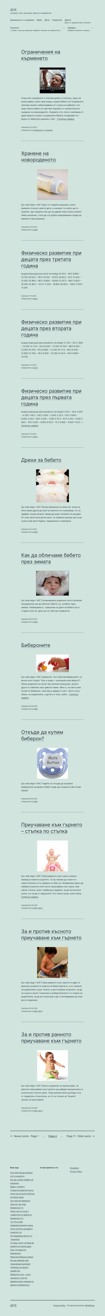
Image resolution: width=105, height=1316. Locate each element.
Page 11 (71, 1136)
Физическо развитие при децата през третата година (51, 259)
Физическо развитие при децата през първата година (51, 397)
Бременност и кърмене (22, 20)
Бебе (39, 20)
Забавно (78, 29)
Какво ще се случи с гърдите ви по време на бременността (21, 1214)
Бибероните (35, 645)
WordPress (89, 1305)
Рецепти (35, 29)
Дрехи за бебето (41, 460)
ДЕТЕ (13, 9)
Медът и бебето (17, 1187)
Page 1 (35, 1136)
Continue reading (65, 119)
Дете (47, 20)
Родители (57, 20)
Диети (78, 21)
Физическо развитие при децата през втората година (51, 328)
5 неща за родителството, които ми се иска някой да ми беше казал (22, 1193)
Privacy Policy (76, 1171)
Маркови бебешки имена (21, 1257)
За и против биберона (20, 1201)
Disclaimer (74, 1168)
